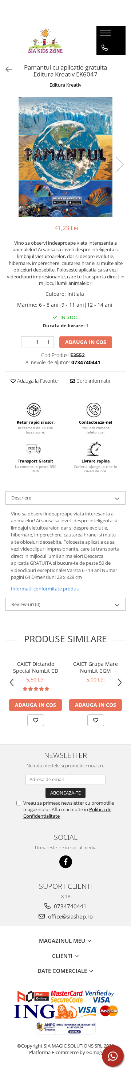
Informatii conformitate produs (45, 588)
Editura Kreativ (65, 85)
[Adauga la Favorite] (35, 720)
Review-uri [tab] (25, 604)
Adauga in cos (85, 342)
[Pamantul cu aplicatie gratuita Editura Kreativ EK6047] (65, 157)
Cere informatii (92, 380)
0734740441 (69, 906)
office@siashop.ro (70, 916)
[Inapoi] (5, 69)
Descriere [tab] (21, 497)
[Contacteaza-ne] (104, 48)
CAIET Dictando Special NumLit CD (35, 667)
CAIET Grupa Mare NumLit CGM (95, 667)
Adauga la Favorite (37, 380)
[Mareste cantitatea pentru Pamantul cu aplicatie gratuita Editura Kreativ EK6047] (48, 342)
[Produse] (106, 35)
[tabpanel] (65, 157)
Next (120, 164)
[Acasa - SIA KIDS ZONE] (45, 40)
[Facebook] (65, 861)
